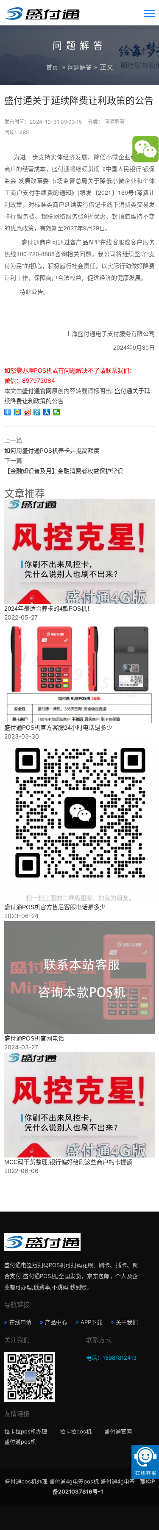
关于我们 (127, 1322)
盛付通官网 (118, 1431)
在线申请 (20, 1322)
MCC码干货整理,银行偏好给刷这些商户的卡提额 (68, 1162)
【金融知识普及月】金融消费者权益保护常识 (63, 470)
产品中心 (56, 1322)
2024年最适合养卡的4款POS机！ (48, 608)
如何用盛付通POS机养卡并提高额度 (52, 450)
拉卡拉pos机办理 (25, 1431)
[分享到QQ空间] (17, 412)
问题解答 (80, 67)
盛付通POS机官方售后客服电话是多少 (55, 907)
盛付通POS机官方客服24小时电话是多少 (58, 727)
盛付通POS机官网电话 (34, 1038)
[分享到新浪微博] (27, 412)
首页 (52, 67)
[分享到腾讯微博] (37, 412)
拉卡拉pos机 (76, 1431)
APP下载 (91, 1322)
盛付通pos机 (20, 1441)
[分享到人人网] (46, 412)
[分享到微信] (56, 412)
